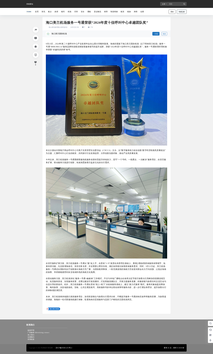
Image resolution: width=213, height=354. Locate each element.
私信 (164, 34)
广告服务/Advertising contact (38, 332)
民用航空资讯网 (47, 348)
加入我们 (31, 335)
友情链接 (31, 339)
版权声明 (31, 330)
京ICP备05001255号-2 (64, 348)
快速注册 (182, 12)
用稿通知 (29, 4)
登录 (172, 12)
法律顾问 (31, 337)
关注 (156, 34)
